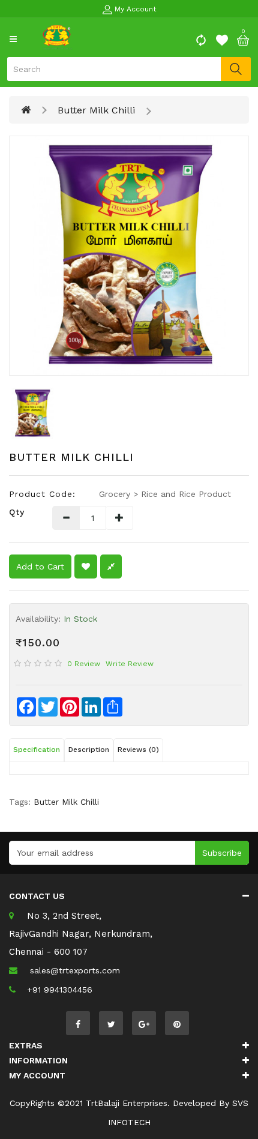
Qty (17, 512)
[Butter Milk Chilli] (129, 256)
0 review (83, 664)
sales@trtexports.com (75, 970)
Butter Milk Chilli (96, 110)
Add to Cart (40, 566)
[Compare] (201, 39)
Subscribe (222, 853)
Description (88, 749)
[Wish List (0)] (222, 39)
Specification (36, 749)
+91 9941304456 (59, 989)
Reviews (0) (138, 749)
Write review (130, 664)
